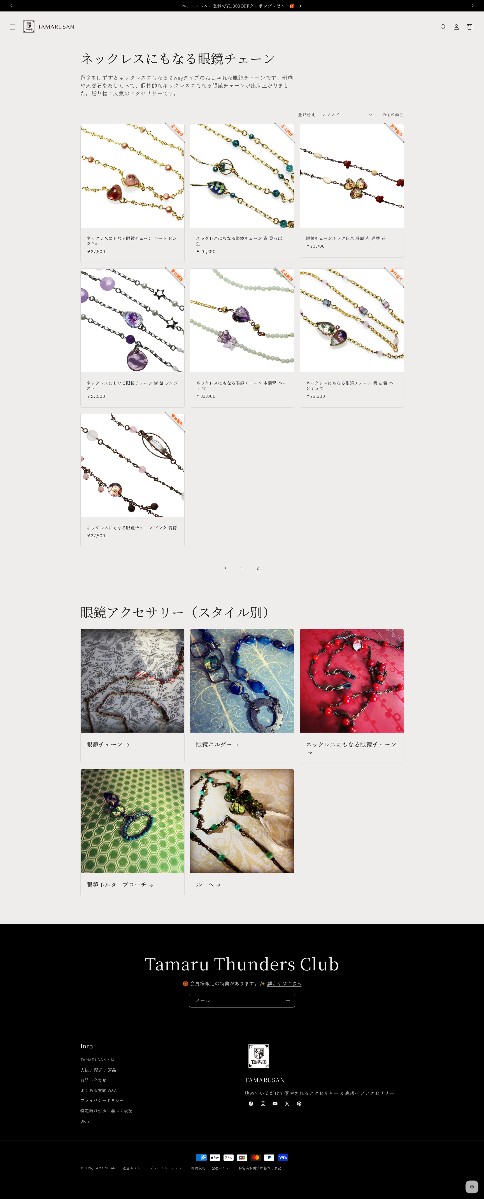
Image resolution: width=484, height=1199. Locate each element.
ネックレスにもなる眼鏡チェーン (351, 744)
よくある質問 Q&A (98, 1090)
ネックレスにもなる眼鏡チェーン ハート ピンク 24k (132, 240)
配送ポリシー (222, 1168)
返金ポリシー (133, 1168)
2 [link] (258, 567)
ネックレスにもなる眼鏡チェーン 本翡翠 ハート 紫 (241, 385)
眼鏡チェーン (105, 744)
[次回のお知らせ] (473, 5)
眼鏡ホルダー (214, 744)
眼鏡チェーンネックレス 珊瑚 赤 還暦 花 (346, 238)
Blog (84, 1121)
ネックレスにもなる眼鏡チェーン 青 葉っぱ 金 (239, 240)
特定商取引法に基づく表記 (106, 1110)
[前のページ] (226, 568)
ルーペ (205, 884)
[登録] (288, 1001)
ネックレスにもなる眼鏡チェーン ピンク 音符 (132, 527)
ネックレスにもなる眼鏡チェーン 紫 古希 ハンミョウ (349, 385)
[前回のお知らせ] (11, 5)
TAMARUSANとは (97, 1059)
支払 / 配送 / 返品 (98, 1070)
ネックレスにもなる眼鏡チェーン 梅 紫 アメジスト (132, 385)
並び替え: (307, 114)
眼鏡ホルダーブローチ (117, 884)
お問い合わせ (93, 1080)
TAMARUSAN (105, 1168)
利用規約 (198, 1168)
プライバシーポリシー (102, 1100)
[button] (12, 26)
